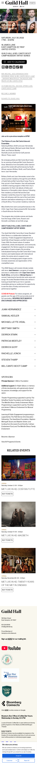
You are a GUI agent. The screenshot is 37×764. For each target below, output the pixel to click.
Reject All (26, 760)
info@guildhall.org (6, 627)
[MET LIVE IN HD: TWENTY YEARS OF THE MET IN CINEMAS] (18, 561)
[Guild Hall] (16, 4)
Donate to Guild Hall (10, 98)
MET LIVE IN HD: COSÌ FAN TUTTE (18, 489)
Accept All (18, 755)
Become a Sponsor (8, 437)
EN (21, 6)
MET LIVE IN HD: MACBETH (14, 535)
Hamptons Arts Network (8, 633)
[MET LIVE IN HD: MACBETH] (18, 514)
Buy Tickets (7, 494)
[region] (18, 753)
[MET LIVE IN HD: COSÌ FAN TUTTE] (18, 468)
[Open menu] (2, 3)
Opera (3, 483)
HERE (10, 639)
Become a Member (8, 93)
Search (15, 6)
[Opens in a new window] (11, 653)
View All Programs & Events (10, 442)
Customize (9, 760)
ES (23, 6)
